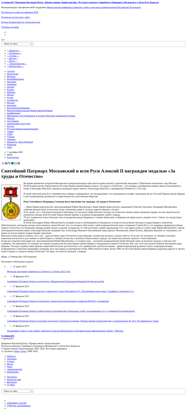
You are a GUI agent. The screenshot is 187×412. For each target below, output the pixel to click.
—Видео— (12, 58)
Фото (9, 366)
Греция (10, 87)
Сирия (10, 131)
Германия (12, 84)
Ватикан (11, 76)
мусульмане (13, 121)
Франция (11, 144)
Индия (10, 95)
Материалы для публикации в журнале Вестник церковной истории (41, 116)
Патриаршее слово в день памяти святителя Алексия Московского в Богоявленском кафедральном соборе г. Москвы (65, 331)
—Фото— (12, 61)
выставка (11, 81)
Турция (10, 136)
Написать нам (14, 379)
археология (12, 74)
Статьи (10, 361)
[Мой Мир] (12, 163)
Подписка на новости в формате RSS (19, 12)
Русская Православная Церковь (22, 129)
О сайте (11, 384)
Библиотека (13, 372)
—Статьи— (13, 56)
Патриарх (12, 359)
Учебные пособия (10, 27)
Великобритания (15, 79)
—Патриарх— (14, 53)
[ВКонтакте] (6, 163)
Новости (11, 356)
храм (9, 147)
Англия (10, 71)
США (10, 134)
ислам (10, 97)
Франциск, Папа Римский (20, 142)
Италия (10, 102)
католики (11, 105)
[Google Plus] (18, 163)
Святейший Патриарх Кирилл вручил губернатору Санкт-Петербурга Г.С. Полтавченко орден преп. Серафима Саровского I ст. (70, 291)
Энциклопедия (14, 369)
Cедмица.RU (8, 336)
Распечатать (13, 157)
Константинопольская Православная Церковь (30, 110)
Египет (10, 89)
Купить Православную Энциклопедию (20, 22)
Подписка (12, 377)
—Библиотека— (15, 66)
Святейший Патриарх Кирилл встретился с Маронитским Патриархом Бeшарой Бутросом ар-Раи (55, 281)
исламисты (12, 100)
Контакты (12, 382)
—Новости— (13, 50)
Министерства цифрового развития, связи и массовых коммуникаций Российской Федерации (94, 7)
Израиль (11, 92)
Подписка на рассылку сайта (15, 17)
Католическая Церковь (18, 108)
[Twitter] (15, 163)
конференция (13, 113)
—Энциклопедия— (17, 63)
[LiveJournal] (9, 163)
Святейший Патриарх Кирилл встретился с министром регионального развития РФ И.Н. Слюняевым (58, 301)
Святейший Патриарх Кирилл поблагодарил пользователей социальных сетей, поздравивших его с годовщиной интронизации (71, 311)
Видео (10, 364)
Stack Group (20, 351)
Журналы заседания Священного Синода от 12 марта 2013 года (38, 271)
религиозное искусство (18, 123)
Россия (10, 126)
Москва (11, 118)
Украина (11, 139)
